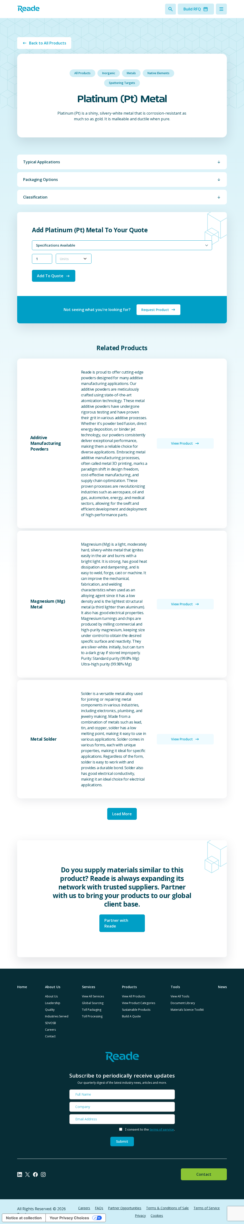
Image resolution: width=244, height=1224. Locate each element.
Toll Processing (92, 1016)
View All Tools (180, 996)
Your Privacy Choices (69, 1217)
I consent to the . (150, 1129)
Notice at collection (24, 1217)
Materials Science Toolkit (187, 1010)
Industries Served (56, 1016)
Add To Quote (50, 275)
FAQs (99, 1208)
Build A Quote (131, 1016)
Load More (122, 813)
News (222, 987)
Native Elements (158, 73)
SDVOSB (50, 1023)
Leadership (52, 1003)
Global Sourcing (92, 1003)
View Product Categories (138, 1003)
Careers (50, 1030)
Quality (50, 1010)
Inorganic (108, 73)
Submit (122, 1141)
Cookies (157, 1215)
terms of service (162, 1129)
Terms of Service (206, 1208)
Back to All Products (47, 43)
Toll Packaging (91, 1010)
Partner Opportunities (124, 1208)
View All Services (93, 996)
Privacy (140, 1215)
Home (22, 987)
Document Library (183, 1003)
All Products (82, 73)
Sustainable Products (136, 1010)
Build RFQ (192, 9)
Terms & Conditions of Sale (167, 1208)
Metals (131, 73)
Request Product (155, 309)
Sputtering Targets (122, 83)
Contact (50, 1036)
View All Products (133, 996)
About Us (51, 996)
